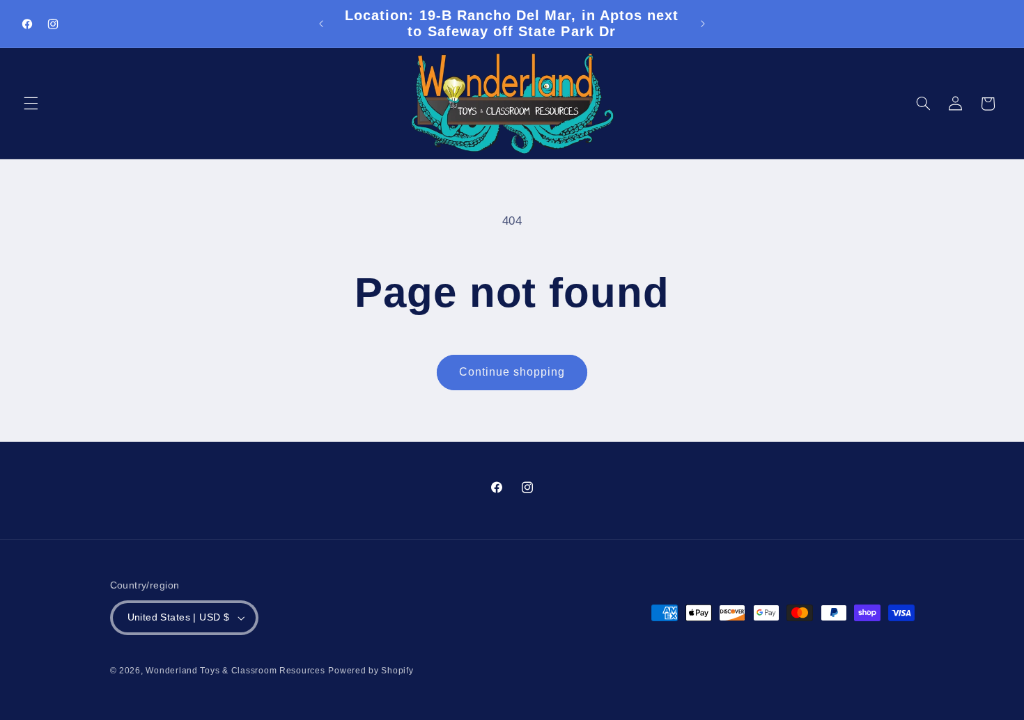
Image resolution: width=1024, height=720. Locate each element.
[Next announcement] (703, 24)
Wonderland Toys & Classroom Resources (235, 670)
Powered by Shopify (370, 670)
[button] (31, 104)
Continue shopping (512, 372)
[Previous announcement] (321, 24)
